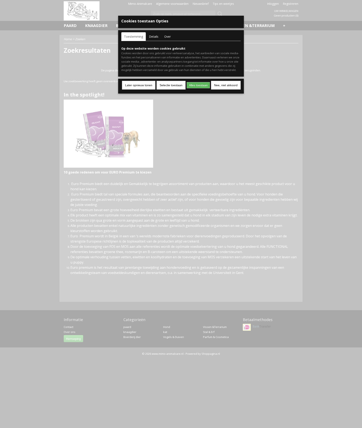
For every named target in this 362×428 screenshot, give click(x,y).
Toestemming (133, 37)
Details (153, 37)
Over (167, 37)
